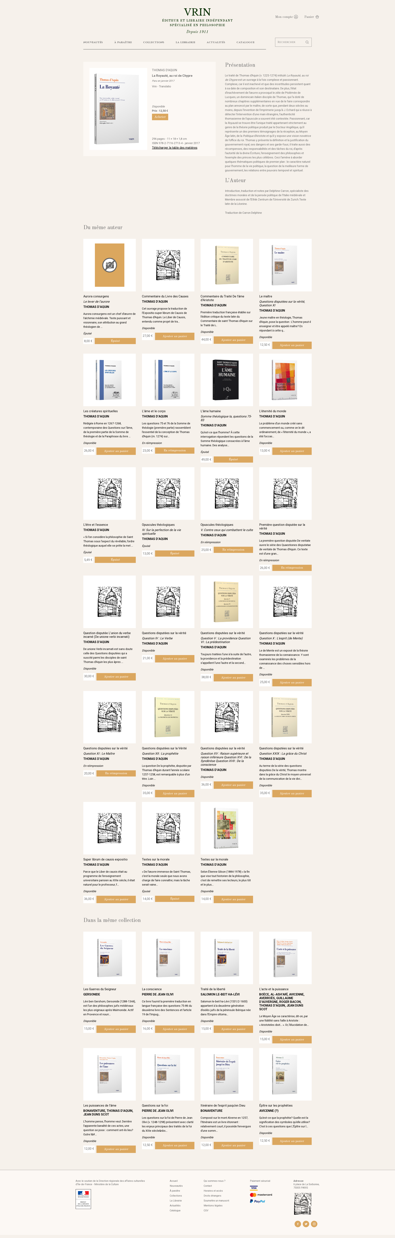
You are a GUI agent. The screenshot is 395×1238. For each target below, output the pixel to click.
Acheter (160, 117)
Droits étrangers (212, 1195)
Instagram (314, 1224)
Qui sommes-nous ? (214, 1180)
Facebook (298, 1224)
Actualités (175, 1205)
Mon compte (284, 17)
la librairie (185, 42)
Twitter (306, 1224)
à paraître (123, 42)
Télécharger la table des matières (174, 147)
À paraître (175, 1190)
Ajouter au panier (175, 336)
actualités (216, 42)
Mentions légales (213, 1205)
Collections (176, 1195)
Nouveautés (176, 1185)
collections (153, 42)
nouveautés (93, 42)
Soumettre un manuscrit (216, 1200)
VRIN (197, 20)
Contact (208, 1185)
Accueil (174, 1180)
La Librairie (176, 1200)
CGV (206, 1210)
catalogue (246, 42)
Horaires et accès (213, 1190)
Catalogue (175, 1210)
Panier (309, 17)
